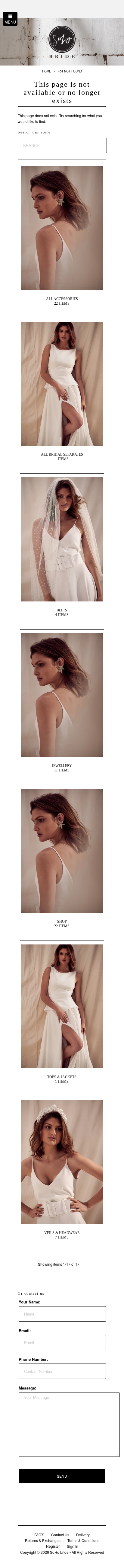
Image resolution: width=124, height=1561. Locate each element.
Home (46, 71)
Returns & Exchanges (42, 1540)
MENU (10, 22)
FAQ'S (39, 1534)
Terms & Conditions (83, 1540)
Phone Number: (33, 1359)
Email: (25, 1330)
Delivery (83, 1534)
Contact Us (60, 1534)
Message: (27, 1388)
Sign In (72, 1546)
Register (53, 1546)
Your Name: (29, 1302)
